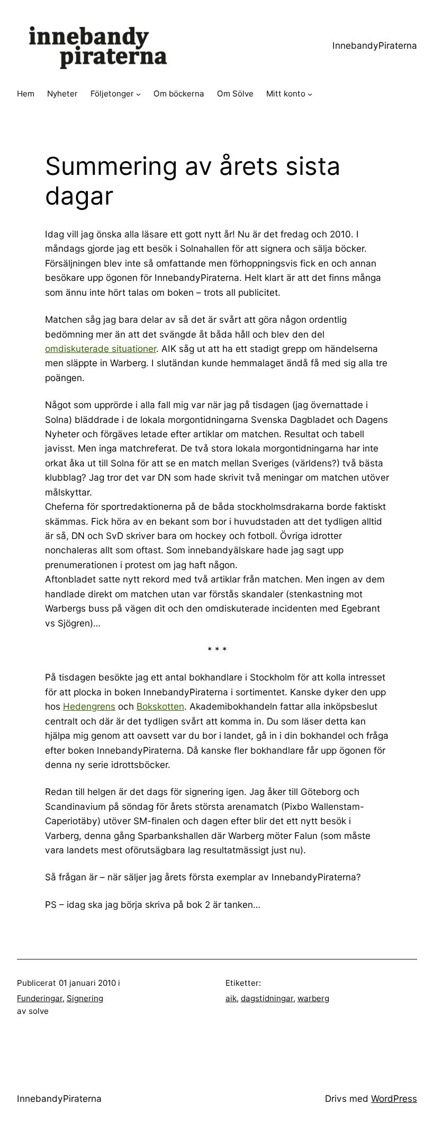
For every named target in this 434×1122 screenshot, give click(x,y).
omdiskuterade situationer (100, 348)
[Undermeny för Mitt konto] (310, 93)
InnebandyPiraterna (374, 45)
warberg (313, 998)
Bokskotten (160, 706)
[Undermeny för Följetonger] (138, 93)
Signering (85, 998)
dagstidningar (267, 998)
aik (231, 998)
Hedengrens (89, 706)
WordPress (394, 1098)
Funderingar (39, 998)
